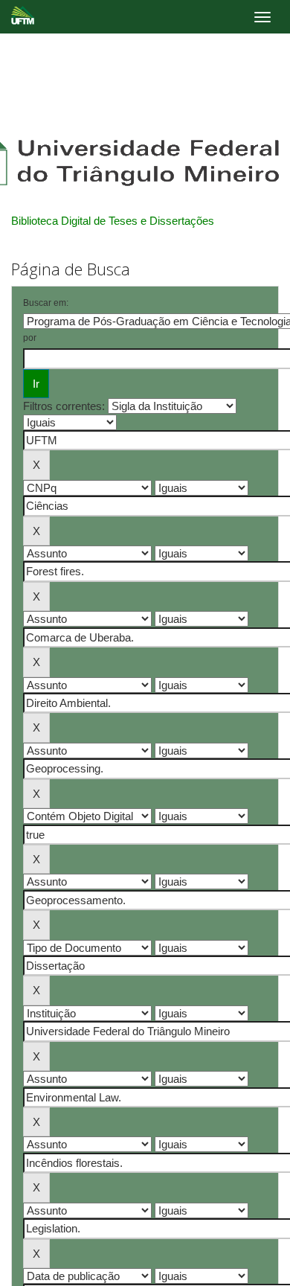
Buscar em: (45, 303)
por (29, 338)
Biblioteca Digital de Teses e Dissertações (112, 220)
